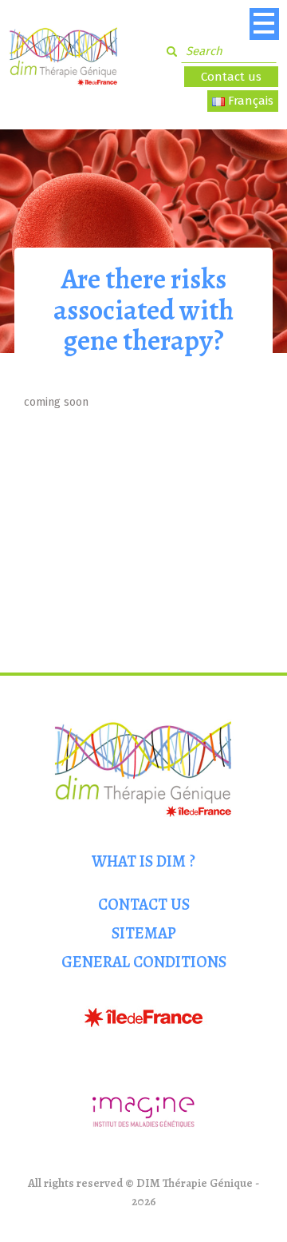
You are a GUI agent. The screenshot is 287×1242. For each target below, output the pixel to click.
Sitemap (144, 933)
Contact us (231, 76)
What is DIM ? (143, 861)
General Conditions (143, 962)
